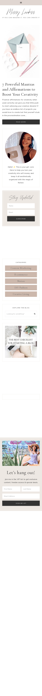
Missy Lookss (21, 13)
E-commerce (21, 274)
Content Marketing (21, 268)
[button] (21, 2)
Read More (21, 122)
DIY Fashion (21, 287)
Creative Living (21, 294)
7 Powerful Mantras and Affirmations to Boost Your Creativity (20, 89)
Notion (21, 281)
